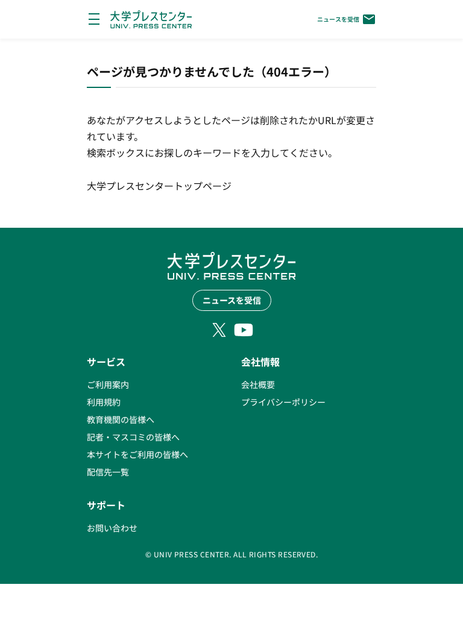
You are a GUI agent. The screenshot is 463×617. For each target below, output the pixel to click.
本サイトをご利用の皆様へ (137, 454)
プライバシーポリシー (283, 402)
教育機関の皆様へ (120, 419)
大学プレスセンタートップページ (159, 185)
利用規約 (104, 402)
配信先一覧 (108, 472)
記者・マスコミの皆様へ (133, 437)
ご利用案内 (108, 384)
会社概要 (258, 384)
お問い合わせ (112, 528)
